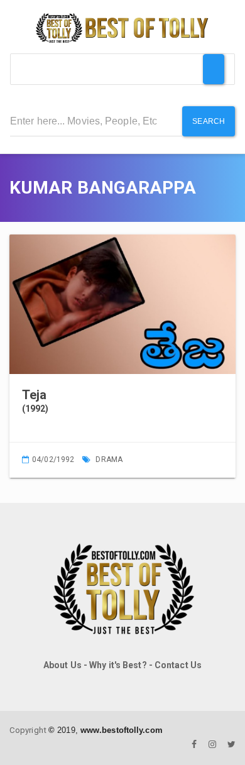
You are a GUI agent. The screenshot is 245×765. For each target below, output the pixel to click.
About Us (62, 665)
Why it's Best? (117, 665)
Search (208, 121)
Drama (108, 459)
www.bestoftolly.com (121, 730)
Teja (34, 394)
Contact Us (178, 665)
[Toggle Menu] (213, 69)
